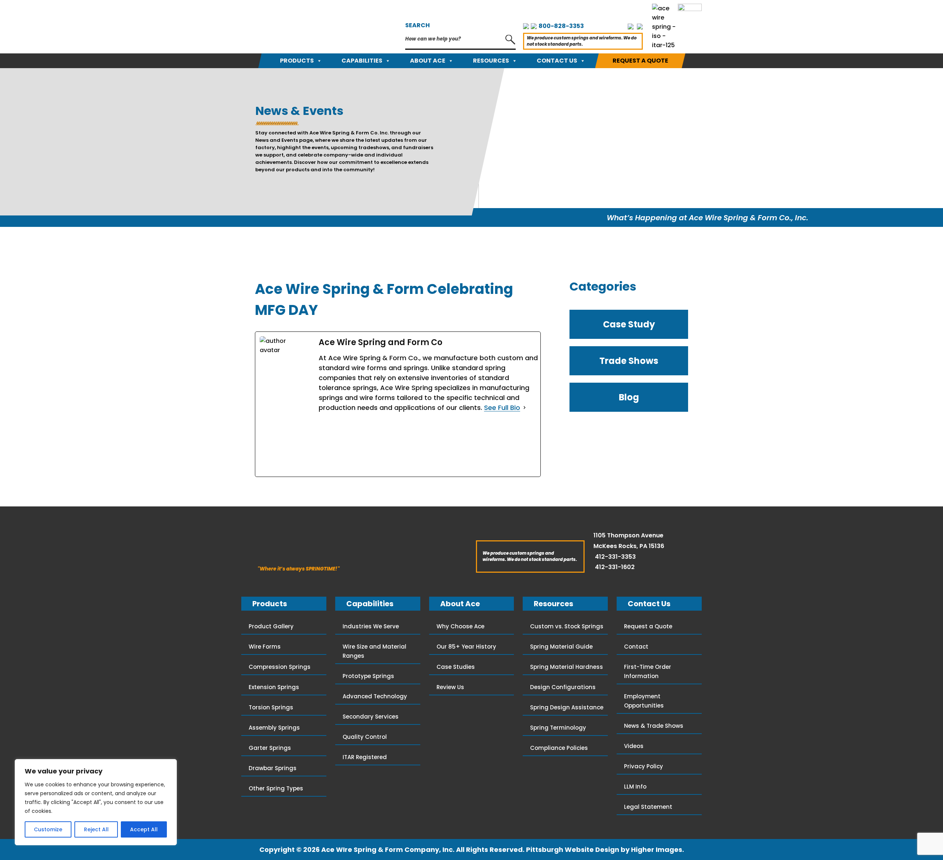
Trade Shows (628, 361)
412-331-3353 (615, 556)
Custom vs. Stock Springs (566, 626)
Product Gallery (271, 626)
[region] (96, 802)
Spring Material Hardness (566, 667)
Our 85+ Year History (466, 646)
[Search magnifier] (510, 40)
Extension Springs (274, 687)
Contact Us (557, 60)
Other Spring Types (276, 788)
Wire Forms (265, 646)
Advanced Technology (375, 696)
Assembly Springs (274, 727)
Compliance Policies (559, 748)
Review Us (450, 687)
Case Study (629, 324)
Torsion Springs (271, 707)
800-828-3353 (561, 26)
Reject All (96, 829)
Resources (491, 60)
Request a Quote (640, 60)
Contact (636, 646)
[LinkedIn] (486, 444)
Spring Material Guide (561, 646)
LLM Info (635, 786)
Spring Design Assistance (566, 707)
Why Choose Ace (460, 626)
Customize (48, 829)
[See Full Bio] (524, 408)
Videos (634, 746)
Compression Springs (280, 667)
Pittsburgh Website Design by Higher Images (604, 849)
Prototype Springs (368, 676)
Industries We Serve (371, 626)
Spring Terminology (558, 727)
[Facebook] (374, 444)
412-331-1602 (615, 567)
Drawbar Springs (273, 768)
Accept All (144, 829)
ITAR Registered (365, 757)
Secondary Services (371, 716)
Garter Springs (270, 748)
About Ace (427, 60)
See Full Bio (502, 407)
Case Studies (456, 667)
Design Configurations (563, 687)
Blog (629, 397)
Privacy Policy (643, 766)
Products (297, 60)
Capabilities (361, 60)
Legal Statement (648, 807)
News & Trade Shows (653, 726)
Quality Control (365, 737)
